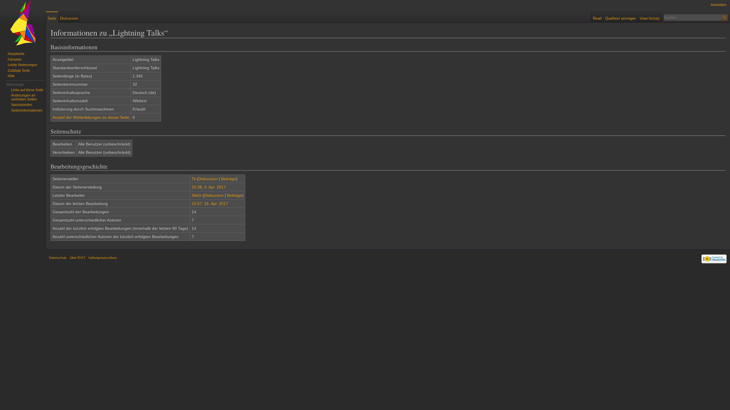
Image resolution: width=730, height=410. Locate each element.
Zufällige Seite (19, 71)
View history (650, 18)
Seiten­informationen (26, 110)
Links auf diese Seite (27, 90)
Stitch (197, 195)
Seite (52, 18)
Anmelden (719, 5)
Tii (194, 179)
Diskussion (208, 179)
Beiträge (228, 179)
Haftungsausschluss (102, 257)
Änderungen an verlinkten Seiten (24, 97)
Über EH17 (77, 257)
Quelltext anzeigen (620, 18)
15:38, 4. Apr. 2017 (209, 187)
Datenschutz (58, 257)
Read (597, 18)
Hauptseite (16, 54)
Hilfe (11, 76)
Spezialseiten (21, 105)
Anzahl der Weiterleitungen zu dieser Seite (90, 117)
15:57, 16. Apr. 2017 (210, 203)
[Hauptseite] (23, 23)
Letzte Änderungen (22, 65)
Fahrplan (15, 60)
